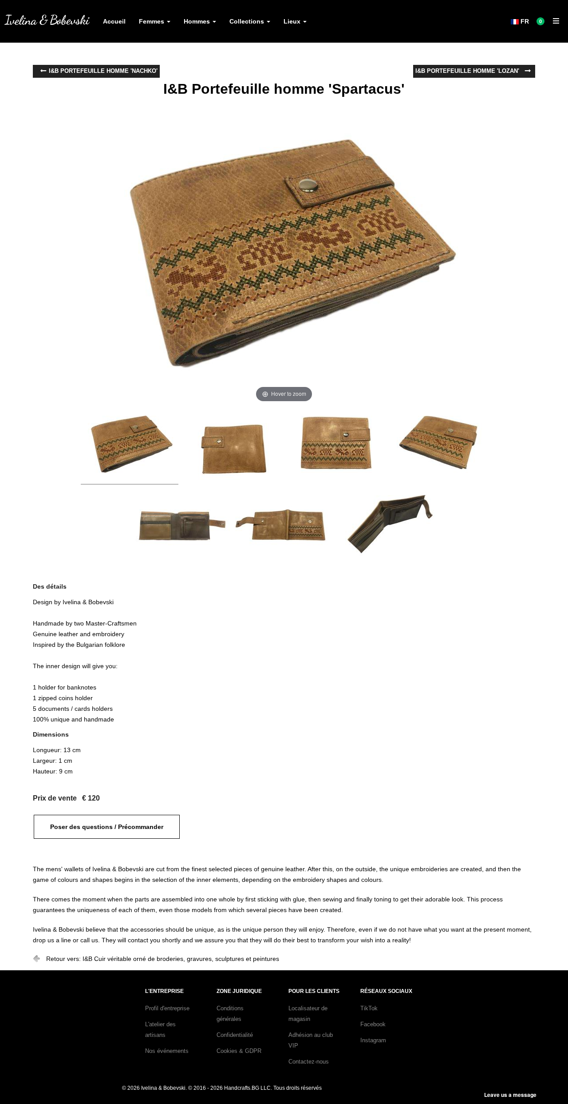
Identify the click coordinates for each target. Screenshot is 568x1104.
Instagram (373, 1040)
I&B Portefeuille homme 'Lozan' (467, 71)
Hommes (198, 21)
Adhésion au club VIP (310, 1040)
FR (524, 21)
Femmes (152, 21)
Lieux (293, 21)
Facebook (373, 1024)
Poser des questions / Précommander (106, 826)
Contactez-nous (308, 1061)
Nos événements (167, 1051)
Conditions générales (230, 1013)
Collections (247, 21)
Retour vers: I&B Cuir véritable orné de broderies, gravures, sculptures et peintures (162, 958)
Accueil (114, 21)
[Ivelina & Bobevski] (47, 20)
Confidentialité (235, 1035)
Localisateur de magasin (307, 1013)
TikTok (369, 1008)
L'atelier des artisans (160, 1029)
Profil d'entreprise (167, 1008)
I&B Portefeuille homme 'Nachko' (103, 71)
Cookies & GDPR (239, 1051)
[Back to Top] (545, 1074)
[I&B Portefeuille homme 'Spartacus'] (129, 447)
